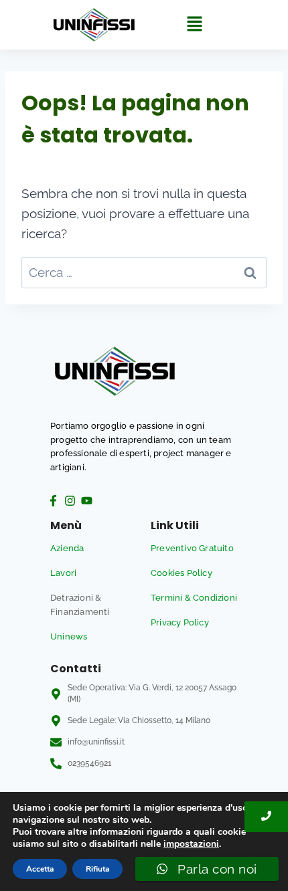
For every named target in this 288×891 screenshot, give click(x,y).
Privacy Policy (180, 622)
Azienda (67, 548)
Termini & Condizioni (194, 598)
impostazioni (191, 844)
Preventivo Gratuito (192, 548)
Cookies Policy (181, 573)
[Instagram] (69, 500)
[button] (194, 24)
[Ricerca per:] (144, 272)
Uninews (68, 636)
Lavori (63, 573)
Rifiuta (97, 869)
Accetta (40, 869)
